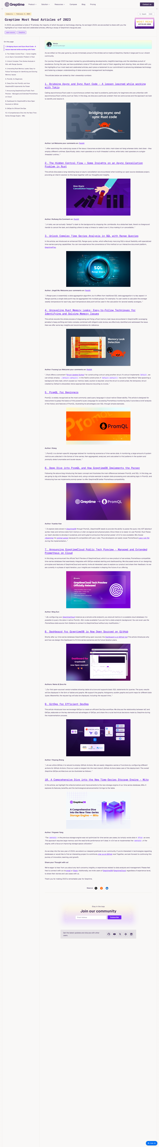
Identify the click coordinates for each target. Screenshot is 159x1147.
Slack (75, 870)
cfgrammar (49, 538)
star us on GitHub (105, 854)
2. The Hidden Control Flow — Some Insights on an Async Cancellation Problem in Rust (20, 55)
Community (18, 14)
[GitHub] (109, 934)
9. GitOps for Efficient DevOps (15, 108)
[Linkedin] (131, 934)
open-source (10, 32)
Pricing (93, 4)
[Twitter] (120, 934)
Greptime (22, 32)
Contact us (147, 4)
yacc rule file (144, 538)
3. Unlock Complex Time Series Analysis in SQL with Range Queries (20, 62)
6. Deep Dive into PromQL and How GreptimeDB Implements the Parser (17, 84)
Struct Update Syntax (75, 375)
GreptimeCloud (69, 617)
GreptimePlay (50, 247)
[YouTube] (114, 934)
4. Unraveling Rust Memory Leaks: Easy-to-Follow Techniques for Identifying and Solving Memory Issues (21, 72)
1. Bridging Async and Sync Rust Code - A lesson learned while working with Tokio (20, 47)
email (68, 870)
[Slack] (126, 934)
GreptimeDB (71, 529)
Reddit (81, 143)
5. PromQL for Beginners (13, 79)
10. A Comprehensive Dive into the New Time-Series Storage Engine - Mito (21, 114)
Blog (83, 4)
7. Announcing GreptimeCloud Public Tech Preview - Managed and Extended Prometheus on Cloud (21, 94)
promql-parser (62, 538)
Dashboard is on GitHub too (116, 637)
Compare (73, 4)
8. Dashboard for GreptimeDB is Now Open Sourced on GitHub (20, 102)
